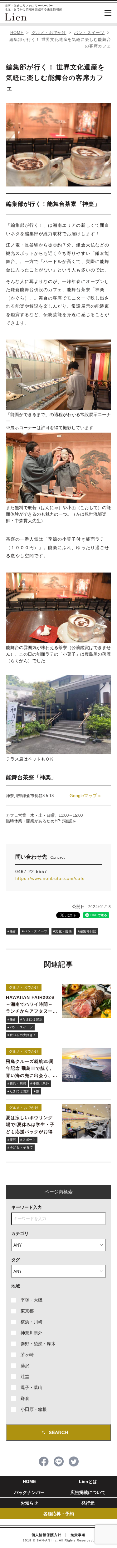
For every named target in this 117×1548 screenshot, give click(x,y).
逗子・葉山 (31, 1387)
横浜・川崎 (31, 1322)
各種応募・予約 (58, 1513)
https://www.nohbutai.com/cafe (50, 878)
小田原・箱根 (34, 1409)
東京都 (27, 1311)
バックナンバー (29, 1492)
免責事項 (78, 1535)
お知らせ (29, 1503)
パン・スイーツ (89, 32)
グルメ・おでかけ (49, 32)
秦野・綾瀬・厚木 (38, 1344)
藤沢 (25, 1365)
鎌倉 (25, 1398)
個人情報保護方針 (46, 1535)
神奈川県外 (31, 1333)
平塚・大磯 (31, 1300)
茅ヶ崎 (27, 1354)
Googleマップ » (85, 795)
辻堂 (25, 1376)
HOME (17, 32)
